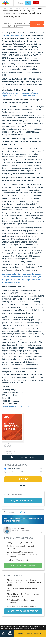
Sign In (36, 2)
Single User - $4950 (13, 469)
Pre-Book (22, 485)
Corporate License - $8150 (16, 472)
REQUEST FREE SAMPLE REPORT (24, 457)
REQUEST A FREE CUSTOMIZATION (23, 565)
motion (19, 112)
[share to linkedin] (24, 511)
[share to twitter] (20, 511)
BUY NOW (23, 479)
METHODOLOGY (26, 24)
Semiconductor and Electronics (22, 8)
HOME (4, 8)
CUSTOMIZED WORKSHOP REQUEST (23, 611)
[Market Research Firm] (7, 3)
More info (33, 628)
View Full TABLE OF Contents (12, 25)
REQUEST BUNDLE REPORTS (23, 501)
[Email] (4, 511)
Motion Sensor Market (12, 35)
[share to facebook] (17, 511)
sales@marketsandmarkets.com (15, 407)
